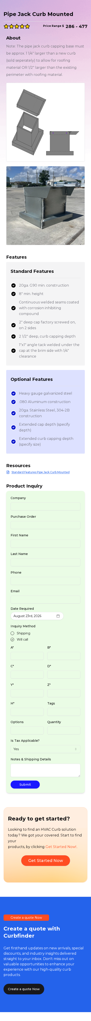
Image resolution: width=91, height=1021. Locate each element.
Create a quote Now (24, 989)
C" (12, 666)
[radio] (12, 633)
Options (17, 722)
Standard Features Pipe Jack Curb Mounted (40, 472)
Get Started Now (45, 860)
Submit (25, 785)
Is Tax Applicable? (25, 741)
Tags (51, 703)
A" (12, 647)
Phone (16, 572)
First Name (19, 535)
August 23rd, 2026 (27, 616)
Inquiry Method (23, 626)
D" (49, 666)
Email (15, 591)
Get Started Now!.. (62, 847)
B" (49, 647)
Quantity (54, 722)
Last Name (19, 554)
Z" (49, 685)
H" (12, 703)
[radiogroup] (45, 636)
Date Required (22, 608)
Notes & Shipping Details (31, 759)
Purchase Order (23, 517)
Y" (12, 685)
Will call (22, 639)
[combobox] (45, 749)
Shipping (23, 633)
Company (18, 498)
